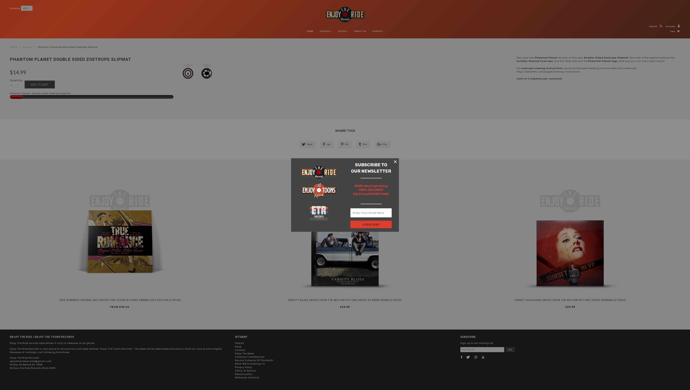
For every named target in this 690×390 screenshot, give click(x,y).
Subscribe (371, 224)
